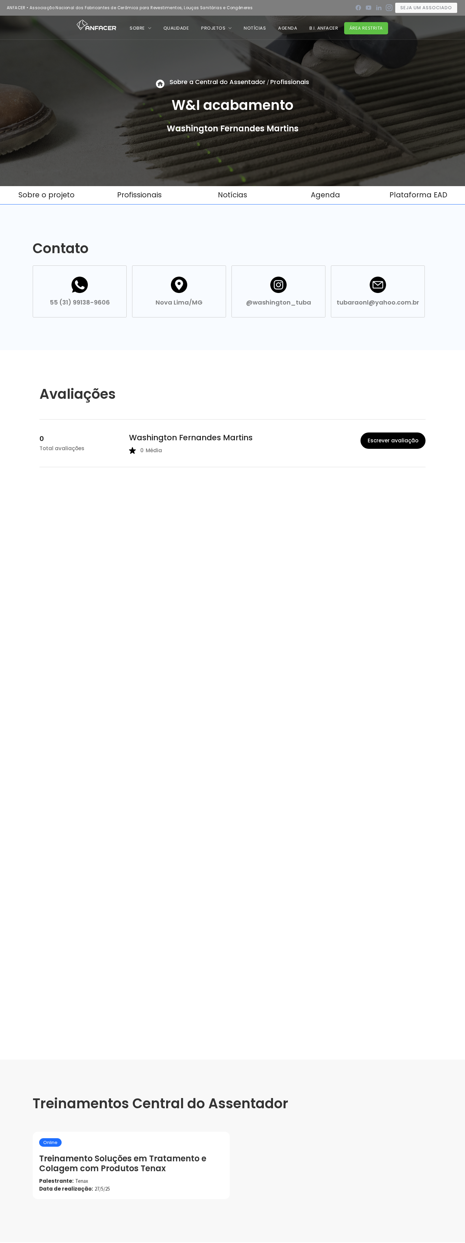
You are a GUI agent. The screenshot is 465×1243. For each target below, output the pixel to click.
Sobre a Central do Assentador (218, 82)
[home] (96, 24)
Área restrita (366, 28)
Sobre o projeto (46, 195)
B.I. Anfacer (323, 28)
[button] (140, 28)
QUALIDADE (176, 28)
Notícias (232, 195)
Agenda (287, 28)
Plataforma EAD (418, 195)
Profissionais (289, 82)
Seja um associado (426, 7)
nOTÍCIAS (255, 28)
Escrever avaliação (393, 440)
